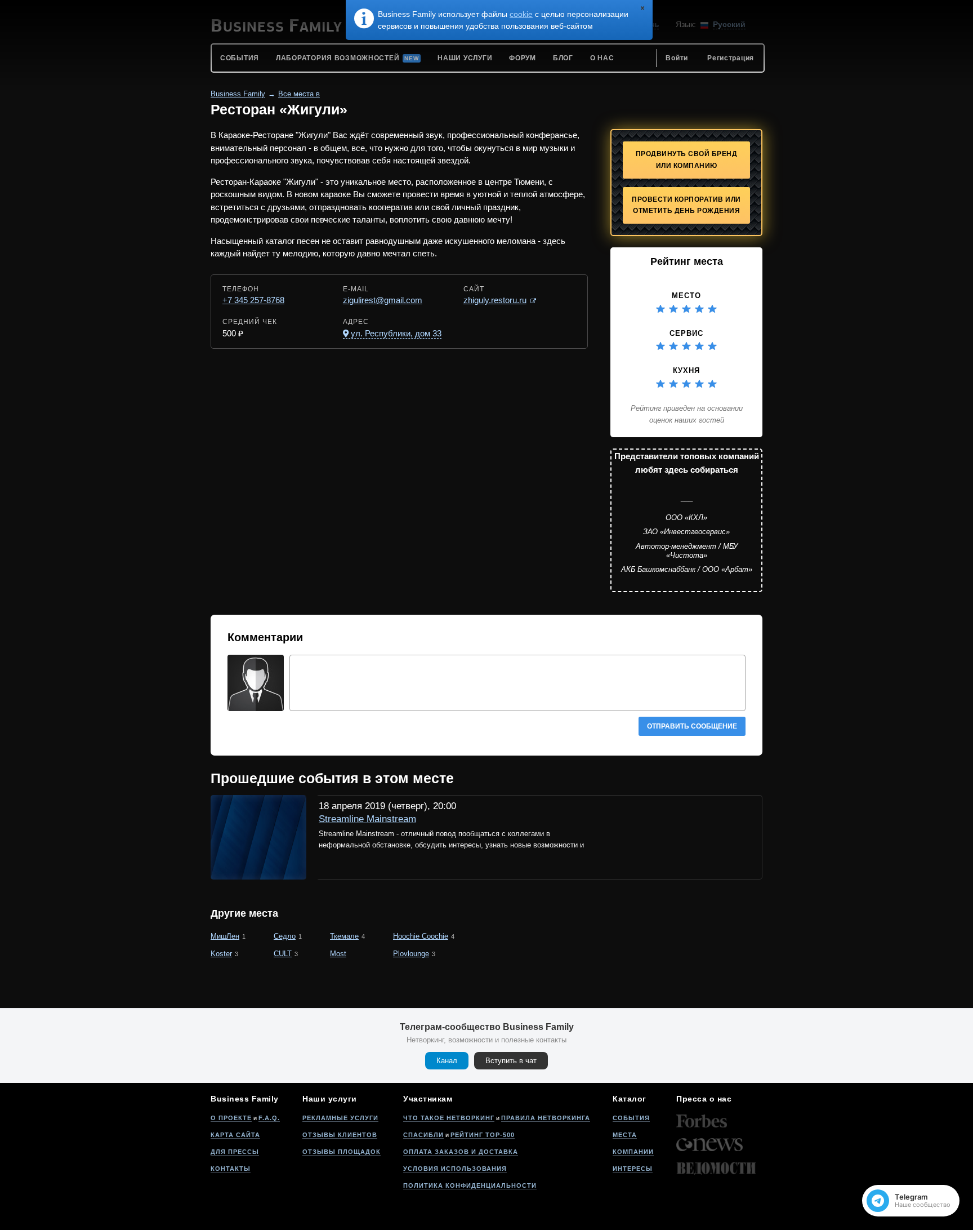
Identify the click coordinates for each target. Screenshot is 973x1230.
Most (338, 953)
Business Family (238, 94)
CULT (283, 953)
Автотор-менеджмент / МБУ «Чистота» (687, 551)
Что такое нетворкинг (448, 1117)
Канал (446, 1060)
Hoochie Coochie (420, 936)
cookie (521, 14)
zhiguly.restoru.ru (494, 300)
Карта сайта (235, 1134)
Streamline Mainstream (367, 819)
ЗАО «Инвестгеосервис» (686, 531)
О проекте (231, 1117)
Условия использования (455, 1168)
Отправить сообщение (692, 726)
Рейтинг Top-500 (482, 1134)
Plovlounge (411, 953)
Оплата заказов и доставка (460, 1151)
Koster (221, 953)
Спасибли (423, 1134)
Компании (633, 1151)
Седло (285, 936)
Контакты (231, 1168)
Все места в (299, 94)
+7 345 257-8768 (253, 300)
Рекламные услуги (340, 1117)
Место (686, 295)
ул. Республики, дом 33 (396, 333)
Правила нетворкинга (545, 1117)
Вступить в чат (511, 1060)
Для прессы (235, 1151)
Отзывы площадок (341, 1151)
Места (625, 1134)
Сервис (686, 333)
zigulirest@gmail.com (382, 300)
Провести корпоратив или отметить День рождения (686, 205)
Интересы (633, 1168)
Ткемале (344, 936)
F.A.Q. (269, 1117)
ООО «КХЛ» (686, 517)
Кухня (686, 370)
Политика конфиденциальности (470, 1185)
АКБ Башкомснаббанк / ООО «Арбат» (686, 569)
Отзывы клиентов (339, 1134)
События (631, 1117)
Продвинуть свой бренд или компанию (687, 160)
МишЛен (225, 936)
